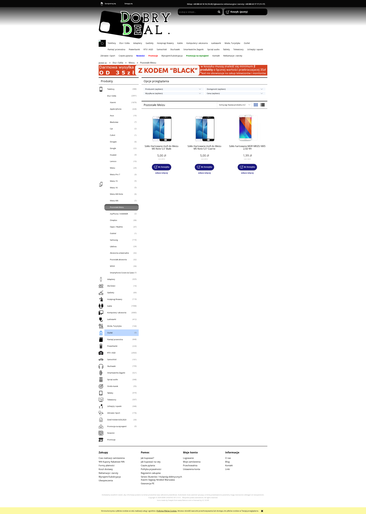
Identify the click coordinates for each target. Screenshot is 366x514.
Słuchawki (111, 366)
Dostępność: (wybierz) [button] (216, 89)
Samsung (114, 240)
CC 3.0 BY (205, 500)
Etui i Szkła (111, 96)
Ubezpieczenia (106, 480)
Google (113, 148)
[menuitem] (112, 43)
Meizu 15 (114, 181)
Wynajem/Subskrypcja (110, 476)
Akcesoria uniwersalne (119, 253)
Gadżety (110, 292)
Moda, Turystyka (114, 326)
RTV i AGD (111, 352)
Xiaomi (113, 102)
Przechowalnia (190, 465)
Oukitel (113, 233)
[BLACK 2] (183, 70)
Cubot (112, 135)
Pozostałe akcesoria (118, 259)
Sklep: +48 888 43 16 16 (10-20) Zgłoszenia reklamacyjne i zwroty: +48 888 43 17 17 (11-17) (226, 4)
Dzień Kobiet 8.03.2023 (116, 419)
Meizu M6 (114, 200)
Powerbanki (112, 346)
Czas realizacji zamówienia (112, 458)
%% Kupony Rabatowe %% (112, 461)
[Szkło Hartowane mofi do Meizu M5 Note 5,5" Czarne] (204, 128)
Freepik (171, 500)
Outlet (110, 332)
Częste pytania (148, 465)
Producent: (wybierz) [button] (154, 89)
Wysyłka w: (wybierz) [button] (154, 93)
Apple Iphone (115, 109)
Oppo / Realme (116, 226)
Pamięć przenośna (115, 339)
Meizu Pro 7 (115, 174)
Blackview (114, 122)
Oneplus (113, 220)
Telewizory (111, 399)
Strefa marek (112, 386)
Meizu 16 (114, 187)
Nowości (111, 433)
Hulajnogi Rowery (114, 299)
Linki (227, 469)
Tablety (110, 393)
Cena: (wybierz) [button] (213, 93)
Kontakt (229, 465)
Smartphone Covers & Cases (122, 272)
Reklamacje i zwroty (108, 473)
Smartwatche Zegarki (116, 372)
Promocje (111, 439)
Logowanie (188, 458)
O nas (228, 458)
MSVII (112, 266)
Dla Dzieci (111, 286)
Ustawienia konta (191, 469)
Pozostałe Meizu (117, 207)
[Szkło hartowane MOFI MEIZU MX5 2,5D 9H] (247, 128)
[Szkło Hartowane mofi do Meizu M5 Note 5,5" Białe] (161, 128)
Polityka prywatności (151, 469)
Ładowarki (111, 319)
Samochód (111, 359)
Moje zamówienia (191, 461)
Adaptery (111, 279)
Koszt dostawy (106, 469)
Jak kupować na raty (151, 461)
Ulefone (113, 246)
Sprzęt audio (112, 379)
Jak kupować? (147, 458)
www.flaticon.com (184, 500)
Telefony (111, 89)
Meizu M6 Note (116, 194)
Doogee (113, 141)
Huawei (113, 155)
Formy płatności (107, 465)
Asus (112, 115)
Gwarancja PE (147, 483)
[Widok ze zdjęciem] (256, 105)
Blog (227, 461)
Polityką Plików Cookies (167, 511)
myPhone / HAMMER (119, 213)
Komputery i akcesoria (116, 312)
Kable (109, 306)
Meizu (112, 168)
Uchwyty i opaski (114, 406)
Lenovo (113, 161)
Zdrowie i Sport (113, 413)
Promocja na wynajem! (117, 426)
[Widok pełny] (263, 105)
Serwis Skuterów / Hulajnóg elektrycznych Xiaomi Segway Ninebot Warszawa (161, 478)
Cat (111, 128)
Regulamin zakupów (151, 473)
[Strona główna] (136, 23)
